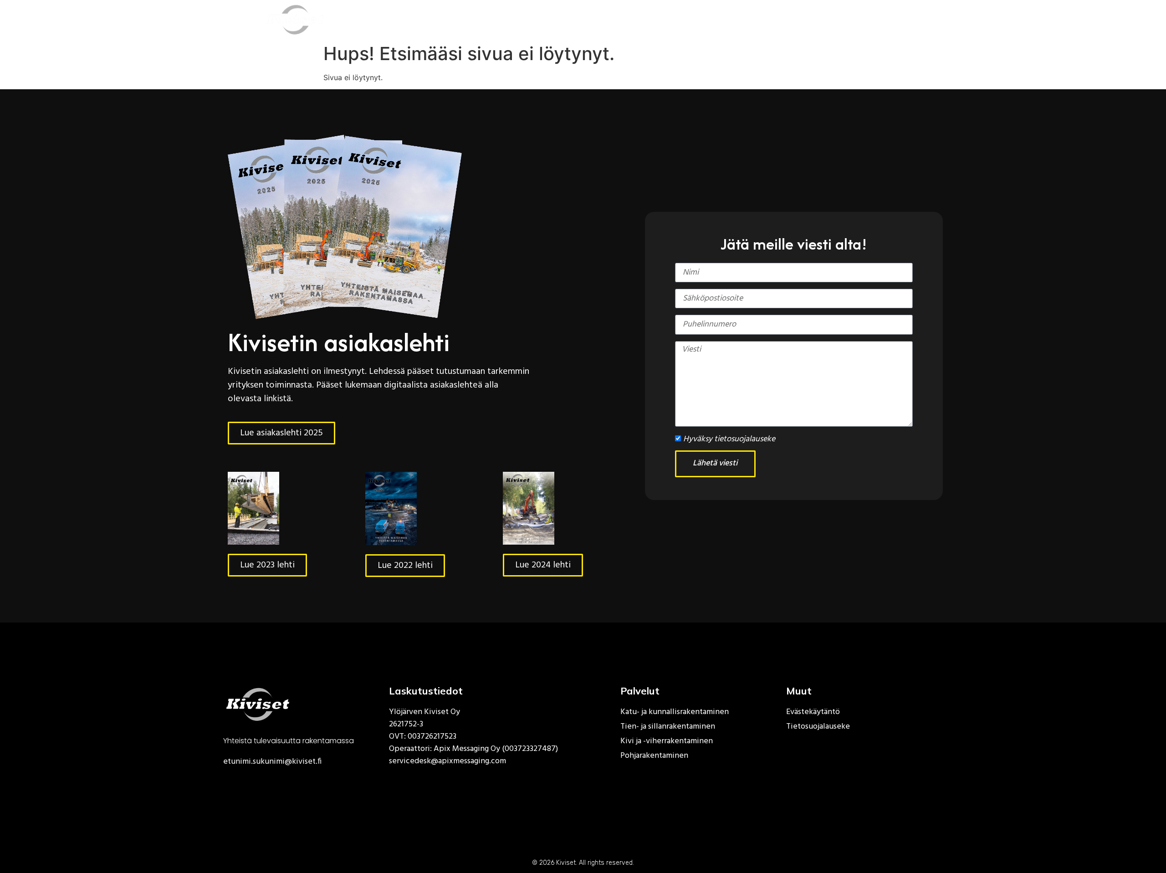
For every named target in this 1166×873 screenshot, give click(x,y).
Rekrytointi (658, 19)
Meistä (594, 19)
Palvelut (523, 19)
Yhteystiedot (804, 19)
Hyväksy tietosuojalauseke (729, 439)
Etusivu (463, 19)
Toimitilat (729, 19)
